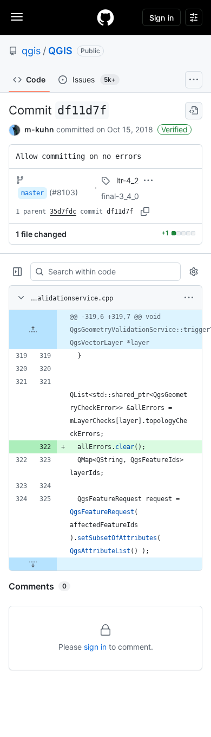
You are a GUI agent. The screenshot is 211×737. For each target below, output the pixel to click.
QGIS (60, 50)
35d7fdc (63, 211)
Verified (174, 129)
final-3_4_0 (120, 196)
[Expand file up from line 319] (33, 329)
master (32, 193)
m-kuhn (39, 129)
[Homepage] (105, 17)
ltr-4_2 (127, 180)
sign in (95, 646)
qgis (31, 50)
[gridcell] (105, 329)
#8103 (63, 192)
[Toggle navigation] (17, 17)
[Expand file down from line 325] (33, 564)
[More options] (188, 297)
